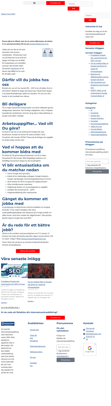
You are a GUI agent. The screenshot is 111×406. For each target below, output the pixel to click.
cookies (13, 394)
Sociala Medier (96, 129)
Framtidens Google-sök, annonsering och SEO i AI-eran (99, 58)
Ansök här (15, 68)
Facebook (94, 113)
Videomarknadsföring (99, 135)
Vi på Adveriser (8, 207)
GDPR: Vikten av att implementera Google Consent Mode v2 (99, 93)
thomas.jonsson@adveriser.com (33, 239)
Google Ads (95, 116)
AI (91, 110)
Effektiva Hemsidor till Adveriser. (6, 383)
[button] (34, 3)
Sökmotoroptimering (98, 132)
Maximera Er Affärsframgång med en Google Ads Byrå (100, 77)
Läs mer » (4, 302)
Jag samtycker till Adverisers (63, 353)
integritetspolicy (63, 356)
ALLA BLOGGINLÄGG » (10, 308)
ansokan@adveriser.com (38, 44)
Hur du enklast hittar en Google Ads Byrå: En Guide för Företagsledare (40, 284)
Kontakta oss (33, 364)
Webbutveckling (35, 352)
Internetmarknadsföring (99, 124)
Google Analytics (97, 118)
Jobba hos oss (96, 126)
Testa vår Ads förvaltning (34, 338)
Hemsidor (94, 121)
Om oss (33, 357)
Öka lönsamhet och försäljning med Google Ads (100, 85)
